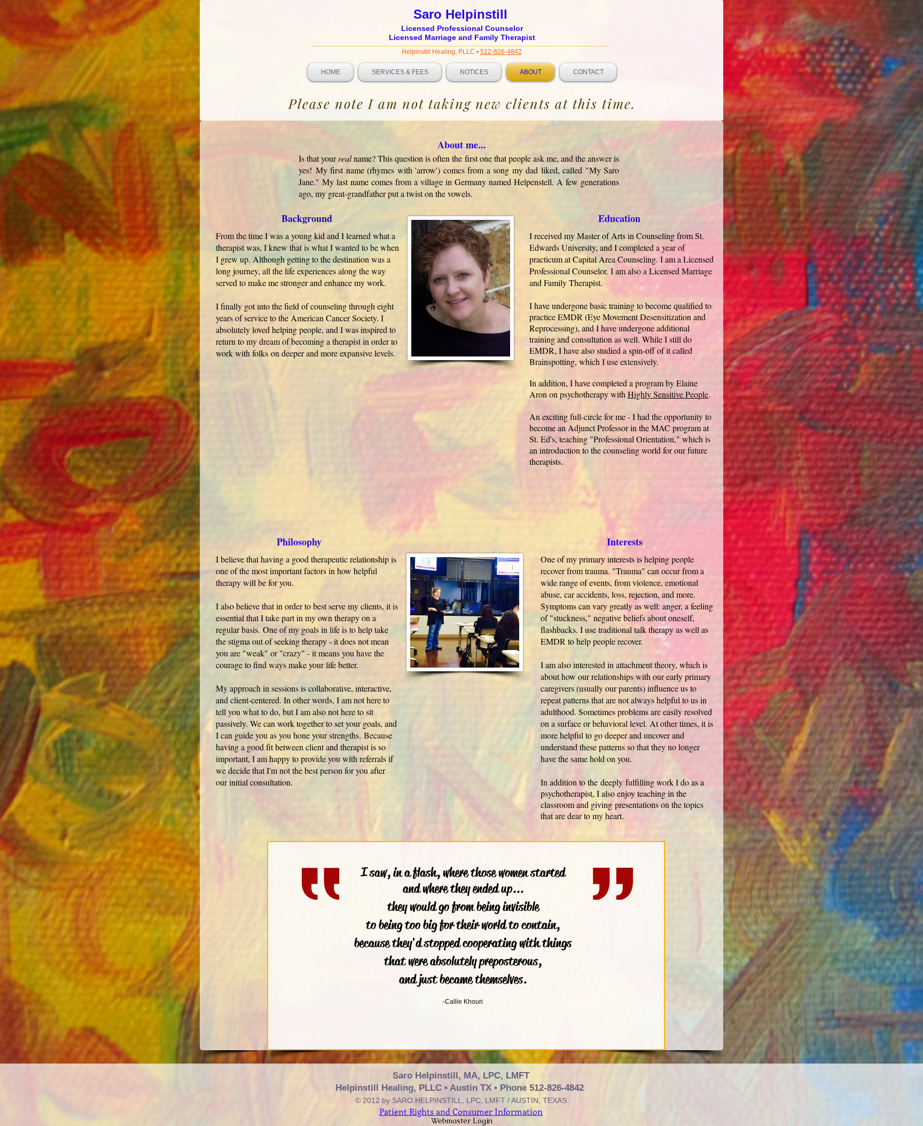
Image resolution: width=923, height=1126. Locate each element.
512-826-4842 (501, 51)
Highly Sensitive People (668, 394)
